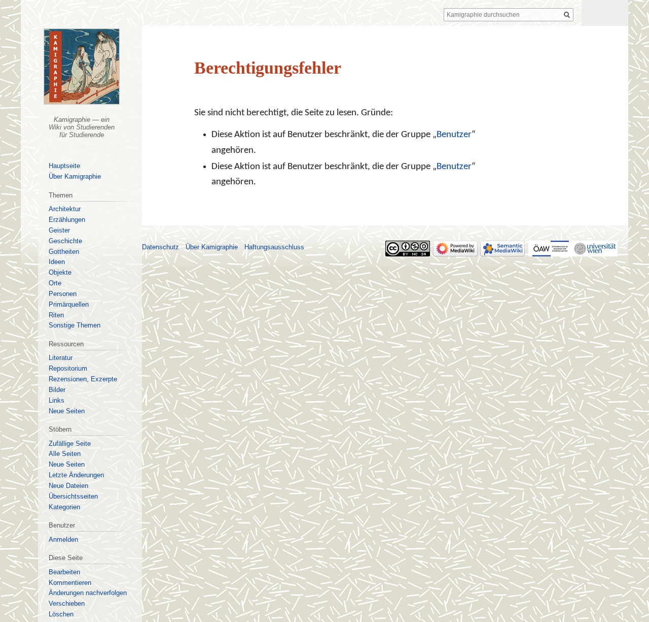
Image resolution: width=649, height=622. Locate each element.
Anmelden (63, 539)
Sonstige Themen (74, 325)
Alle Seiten (65, 453)
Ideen (57, 262)
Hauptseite (64, 166)
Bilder (57, 390)
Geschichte (65, 241)
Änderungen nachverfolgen (88, 593)
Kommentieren (70, 582)
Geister (59, 230)
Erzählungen (67, 219)
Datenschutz (160, 247)
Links (56, 400)
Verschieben (67, 603)
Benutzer (454, 135)
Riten (56, 315)
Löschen (61, 614)
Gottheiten (64, 251)
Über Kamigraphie (75, 176)
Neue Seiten (67, 411)
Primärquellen (69, 304)
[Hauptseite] (81, 66)
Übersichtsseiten (73, 496)
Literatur (61, 358)
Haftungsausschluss (274, 247)
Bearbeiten (64, 572)
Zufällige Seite (70, 443)
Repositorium (68, 368)
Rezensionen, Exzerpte (83, 379)
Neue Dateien (68, 485)
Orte (55, 283)
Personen (63, 294)
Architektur (65, 209)
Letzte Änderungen (76, 475)
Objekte (60, 272)
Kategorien (64, 507)
